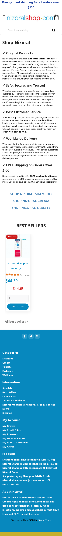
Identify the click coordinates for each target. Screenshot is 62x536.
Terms (48, 520)
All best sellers (17, 321)
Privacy (41, 520)
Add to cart (18, 307)
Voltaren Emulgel (19, 70)
